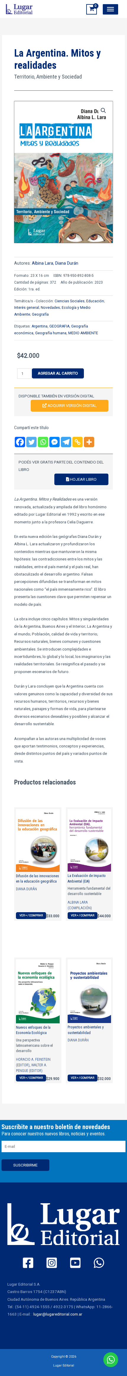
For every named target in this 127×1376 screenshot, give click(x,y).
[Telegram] (66, 442)
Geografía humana (50, 333)
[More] (89, 442)
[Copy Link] (77, 442)
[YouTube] (75, 1263)
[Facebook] (20, 442)
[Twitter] (31, 442)
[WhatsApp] (99, 1263)
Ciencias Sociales (69, 301)
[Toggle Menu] (110, 9)
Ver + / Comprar (31, 915)
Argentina (40, 326)
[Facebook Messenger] (54, 442)
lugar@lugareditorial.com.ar (57, 1314)
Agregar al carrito (58, 373)
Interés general (26, 308)
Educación (95, 301)
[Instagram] (52, 1263)
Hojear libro (83, 479)
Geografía (40, 314)
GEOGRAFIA (59, 326)
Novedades (50, 308)
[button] (103, 110)
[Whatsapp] (43, 442)
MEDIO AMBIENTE (83, 333)
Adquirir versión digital (72, 405)
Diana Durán (66, 263)
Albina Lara (42, 263)
